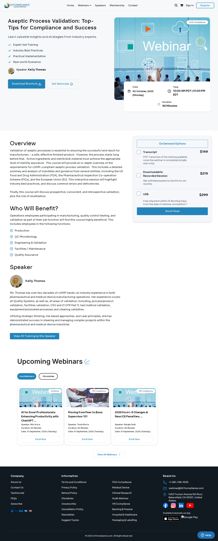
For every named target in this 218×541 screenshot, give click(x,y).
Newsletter (68, 514)
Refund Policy (69, 493)
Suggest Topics (70, 520)
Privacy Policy (69, 487)
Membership (117, 5)
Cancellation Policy (72, 509)
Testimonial (17, 493)
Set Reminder (61, 84)
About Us (16, 482)
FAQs (14, 498)
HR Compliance (121, 503)
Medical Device (120, 487)
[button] (176, 5)
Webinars (83, 5)
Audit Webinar (120, 498)
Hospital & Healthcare (124, 514)
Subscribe (16, 503)
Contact (133, 5)
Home (70, 5)
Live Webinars (26, 376)
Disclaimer (67, 498)
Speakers (100, 5)
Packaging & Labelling (124, 520)
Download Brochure (25, 83)
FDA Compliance (122, 482)
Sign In (190, 5)
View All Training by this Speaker (34, 336)
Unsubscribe (68, 503)
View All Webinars (107, 454)
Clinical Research (122, 493)
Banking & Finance (122, 509)
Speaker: (31, 69)
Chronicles (48, 376)
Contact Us (17, 487)
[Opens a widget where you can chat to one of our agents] (206, 535)
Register (205, 5)
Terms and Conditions (73, 482)
